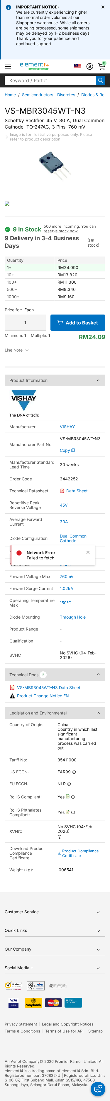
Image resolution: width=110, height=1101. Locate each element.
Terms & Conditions (22, 1031)
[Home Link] (45, 66)
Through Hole (73, 616)
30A (64, 521)
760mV (67, 576)
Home (10, 94)
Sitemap (95, 1031)
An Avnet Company (22, 1061)
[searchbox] (50, 80)
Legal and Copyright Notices (68, 1024)
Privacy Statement (21, 1024)
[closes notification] (103, 7)
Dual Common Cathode (73, 538)
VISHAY (67, 426)
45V (64, 505)
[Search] (100, 80)
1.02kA (66, 588)
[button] (8, 66)
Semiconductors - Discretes (48, 94)
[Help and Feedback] (98, 1089)
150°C (65, 602)
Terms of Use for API (64, 1031)
